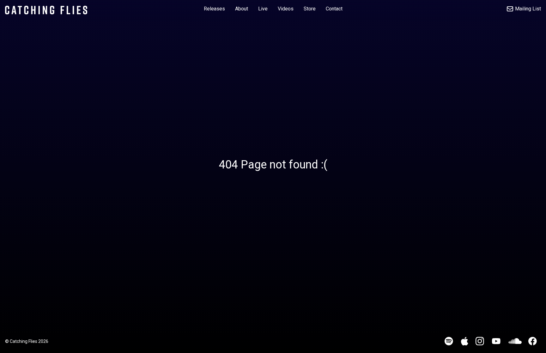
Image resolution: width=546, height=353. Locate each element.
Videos (286, 9)
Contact (334, 9)
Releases (214, 9)
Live (263, 9)
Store (310, 9)
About (241, 9)
